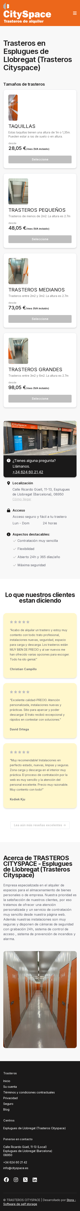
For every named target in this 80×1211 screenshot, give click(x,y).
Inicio (6, 1081)
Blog (6, 1109)
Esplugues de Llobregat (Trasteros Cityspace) (34, 1128)
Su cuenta (10, 1086)
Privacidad (10, 1098)
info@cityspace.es (15, 1168)
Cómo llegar (22, 499)
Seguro (8, 1103)
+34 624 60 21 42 (28, 472)
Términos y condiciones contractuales (29, 1092)
